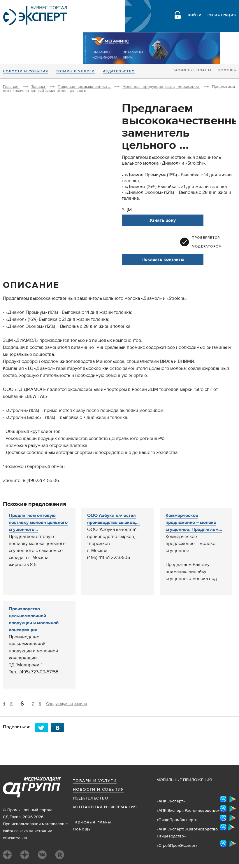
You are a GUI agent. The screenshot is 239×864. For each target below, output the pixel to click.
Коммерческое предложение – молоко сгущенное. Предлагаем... (194, 522)
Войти (195, 15)
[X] (43, 727)
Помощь (227, 70)
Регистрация (222, 15)
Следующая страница (66, 703)
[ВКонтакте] (59, 727)
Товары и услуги (75, 71)
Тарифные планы (192, 70)
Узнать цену (163, 220)
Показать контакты (162, 259)
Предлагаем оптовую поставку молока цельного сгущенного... (38, 522)
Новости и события (25, 71)
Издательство (119, 71)
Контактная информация (105, 807)
